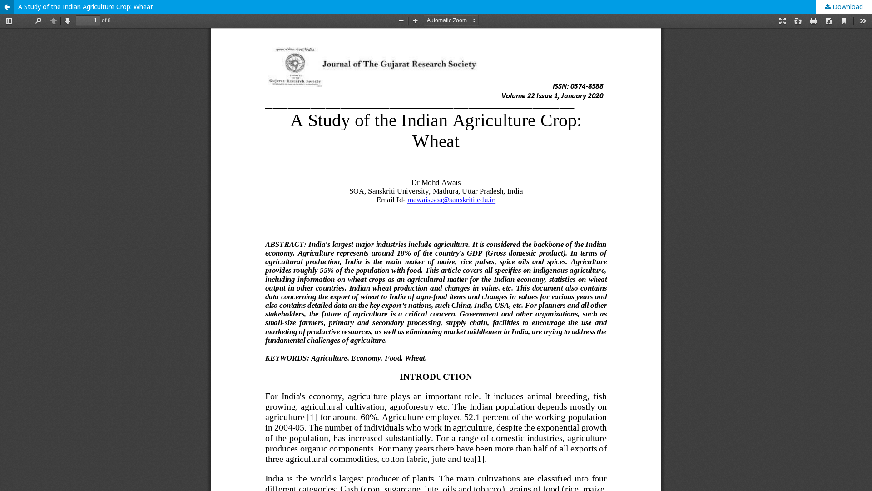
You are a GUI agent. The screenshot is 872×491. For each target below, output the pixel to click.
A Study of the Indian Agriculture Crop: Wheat (85, 6)
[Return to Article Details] (7, 7)
